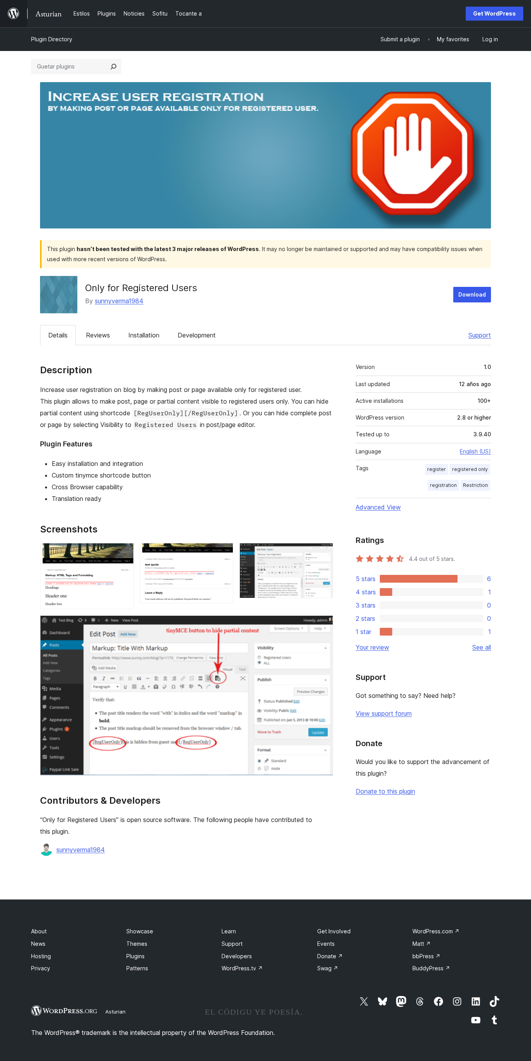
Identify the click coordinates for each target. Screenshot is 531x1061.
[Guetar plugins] (113, 66)
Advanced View (378, 507)
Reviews (98, 335)
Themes (136, 943)
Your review (372, 647)
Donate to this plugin (385, 791)
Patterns (137, 968)
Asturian (115, 1011)
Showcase (139, 931)
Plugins (135, 956)
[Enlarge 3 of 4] (323, 553)
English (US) (475, 451)
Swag (327, 968)
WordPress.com (435, 931)
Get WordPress (494, 13)
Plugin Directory (51, 39)
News (38, 943)
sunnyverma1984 (119, 301)
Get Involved (334, 931)
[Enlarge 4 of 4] (323, 626)
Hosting (41, 956)
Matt (421, 943)
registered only (470, 469)
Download (472, 294)
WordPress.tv (242, 968)
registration (443, 485)
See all (481, 647)
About (39, 931)
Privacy (40, 968)
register (436, 469)
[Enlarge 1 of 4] (123, 553)
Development (197, 335)
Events (326, 943)
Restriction (475, 485)
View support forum (384, 713)
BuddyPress (431, 968)
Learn (229, 931)
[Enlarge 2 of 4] (223, 553)
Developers (237, 956)
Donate (330, 956)
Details (58, 335)
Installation (143, 335)
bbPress (426, 956)
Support (479, 335)
